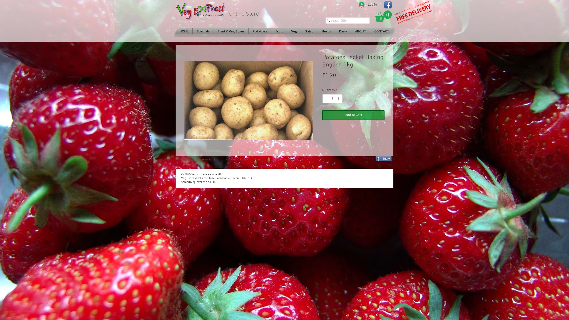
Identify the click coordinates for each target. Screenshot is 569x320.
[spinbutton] (332, 98)
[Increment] (339, 98)
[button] (383, 16)
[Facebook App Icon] (388, 4)
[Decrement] (326, 98)
